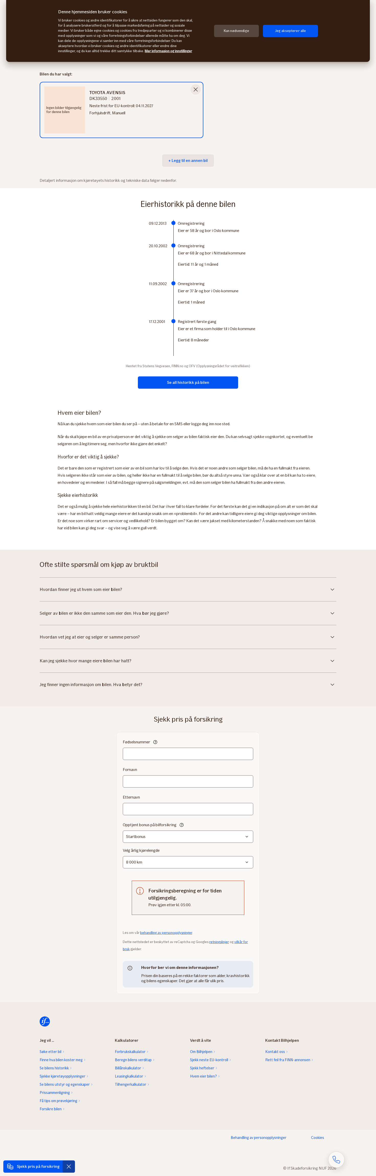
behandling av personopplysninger (166, 933)
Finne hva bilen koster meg (61, 1060)
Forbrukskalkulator (130, 1051)
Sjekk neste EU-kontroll (209, 1060)
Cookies (317, 1137)
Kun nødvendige (236, 31)
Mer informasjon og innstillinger (168, 51)
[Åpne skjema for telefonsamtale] (336, 1159)
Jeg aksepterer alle (290, 31)
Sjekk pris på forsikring (38, 1166)
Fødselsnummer (136, 742)
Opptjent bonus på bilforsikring (149, 824)
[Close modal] (196, 89)
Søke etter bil (50, 1051)
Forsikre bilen (51, 1109)
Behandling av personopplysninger (258, 1137)
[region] (188, 31)
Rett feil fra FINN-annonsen (287, 1060)
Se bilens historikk (54, 1068)
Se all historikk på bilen (188, 382)
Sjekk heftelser (202, 1068)
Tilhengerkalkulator (130, 1084)
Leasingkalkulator (129, 1076)
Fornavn (130, 769)
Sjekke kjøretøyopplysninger (62, 1076)
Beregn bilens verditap (133, 1060)
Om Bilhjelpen (201, 1051)
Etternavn (131, 797)
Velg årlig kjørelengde (141, 850)
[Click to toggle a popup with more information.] (155, 743)
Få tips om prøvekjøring (58, 1101)
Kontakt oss (275, 1051)
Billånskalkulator (128, 1068)
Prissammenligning (55, 1092)
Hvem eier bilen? (203, 1076)
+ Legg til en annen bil (188, 160)
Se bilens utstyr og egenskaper (65, 1084)
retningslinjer (219, 942)
